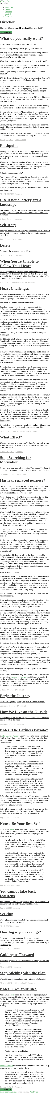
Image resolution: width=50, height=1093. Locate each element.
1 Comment (15, 908)
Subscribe (8, 16)
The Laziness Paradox (10, 736)
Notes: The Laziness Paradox (24, 730)
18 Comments (17, 194)
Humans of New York (19, 677)
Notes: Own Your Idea (18, 989)
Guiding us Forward (17, 954)
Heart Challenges (14, 288)
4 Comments (30, 282)
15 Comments (31, 431)
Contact (8, 14)
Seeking (6, 914)
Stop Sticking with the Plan (23, 973)
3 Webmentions (18, 282)
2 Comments (16, 239)
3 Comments (31, 983)
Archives (8, 12)
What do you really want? (21, 38)
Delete (5, 245)
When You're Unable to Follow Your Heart (19, 263)
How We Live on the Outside (23, 712)
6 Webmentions (19, 431)
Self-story (8, 225)
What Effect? (11, 437)
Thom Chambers (6, 1066)
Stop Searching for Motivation (15, 459)
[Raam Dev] (5, 1)
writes (12, 829)
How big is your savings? (20, 932)
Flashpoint (9, 145)
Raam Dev (4, 3)
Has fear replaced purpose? (22, 480)
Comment (18, 219)
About (7, 10)
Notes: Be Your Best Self (20, 823)
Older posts (6, 32)
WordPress (33, 1092)
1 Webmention (20, 140)
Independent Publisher (8, 1092)
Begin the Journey (15, 696)
